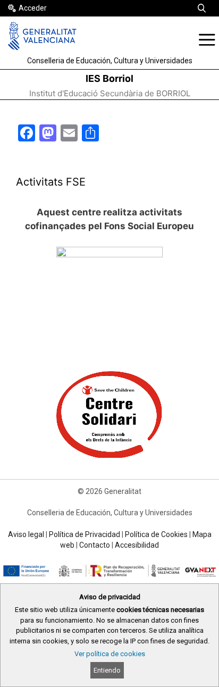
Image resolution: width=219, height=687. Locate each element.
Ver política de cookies (109, 654)
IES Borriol (109, 78)
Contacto (94, 545)
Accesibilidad (137, 545)
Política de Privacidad (84, 534)
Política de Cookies (156, 534)
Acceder (33, 8)
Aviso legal (26, 534)
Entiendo (107, 670)
